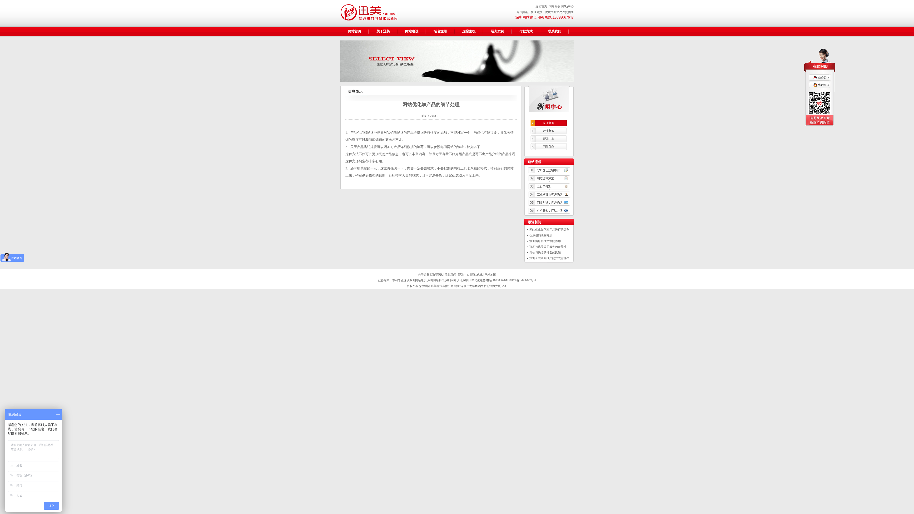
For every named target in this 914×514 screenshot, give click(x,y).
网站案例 (554, 6)
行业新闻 (548, 131)
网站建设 (411, 31)
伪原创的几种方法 (540, 235)
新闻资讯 (437, 274)
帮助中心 (568, 6)
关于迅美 (383, 31)
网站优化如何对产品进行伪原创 (549, 229)
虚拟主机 (469, 31)
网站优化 (548, 146)
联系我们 (554, 31)
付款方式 (526, 31)
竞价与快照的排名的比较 (545, 252)
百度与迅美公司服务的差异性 (547, 246)
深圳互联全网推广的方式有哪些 (549, 258)
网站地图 (490, 274)
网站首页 (354, 31)
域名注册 (440, 31)
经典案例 (497, 31)
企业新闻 (548, 123)
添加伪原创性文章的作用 (545, 241)
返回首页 (541, 6)
